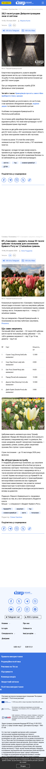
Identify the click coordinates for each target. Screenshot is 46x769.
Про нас (26, 623)
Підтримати (6, 3)
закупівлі (20, 509)
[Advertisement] (23, 210)
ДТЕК (6, 166)
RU (14, 25)
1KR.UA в (12, 30)
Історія (4, 628)
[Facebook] (4, 180)
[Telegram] (10, 180)
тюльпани (35, 513)
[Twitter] (23, 180)
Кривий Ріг (7, 509)
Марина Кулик (25, 21)
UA (10, 25)
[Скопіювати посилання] (29, 180)
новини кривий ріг (28, 163)
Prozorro (5, 323)
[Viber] (16, 180)
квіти (24, 513)
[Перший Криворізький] (24, 3)
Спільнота (27, 628)
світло (6, 163)
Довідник (5, 638)
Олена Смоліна (16, 517)
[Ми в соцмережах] (11, 601)
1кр (15, 163)
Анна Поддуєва (26, 251)
